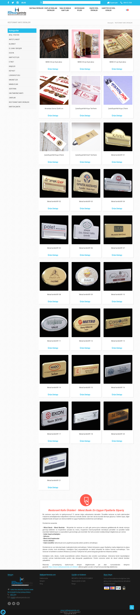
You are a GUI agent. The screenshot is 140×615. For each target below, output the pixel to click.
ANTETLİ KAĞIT (14, 39)
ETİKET (11, 62)
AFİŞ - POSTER (14, 35)
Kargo (74, 584)
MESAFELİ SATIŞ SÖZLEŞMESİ (82, 578)
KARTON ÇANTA (14, 107)
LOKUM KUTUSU (14, 75)
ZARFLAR (12, 98)
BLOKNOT (12, 44)
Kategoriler (14, 30)
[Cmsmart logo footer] (22, 581)
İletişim (42, 581)
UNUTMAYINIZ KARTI (16, 93)
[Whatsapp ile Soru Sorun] (3, 612)
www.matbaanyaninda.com (70, 610)
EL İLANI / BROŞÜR (15, 48)
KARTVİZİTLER (14, 57)
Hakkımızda (44, 578)
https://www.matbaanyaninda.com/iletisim (63, 567)
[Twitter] (13, 603)
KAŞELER (12, 66)
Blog (41, 584)
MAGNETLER (13, 80)
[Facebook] (9, 603)
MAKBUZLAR (13, 84)
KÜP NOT (12, 71)
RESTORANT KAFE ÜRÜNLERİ (19, 102)
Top (131, 608)
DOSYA (11, 53)
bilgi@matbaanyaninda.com (20, 597)
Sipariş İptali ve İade (78, 581)
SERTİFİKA (12, 89)
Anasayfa (110, 23)
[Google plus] (18, 603)
